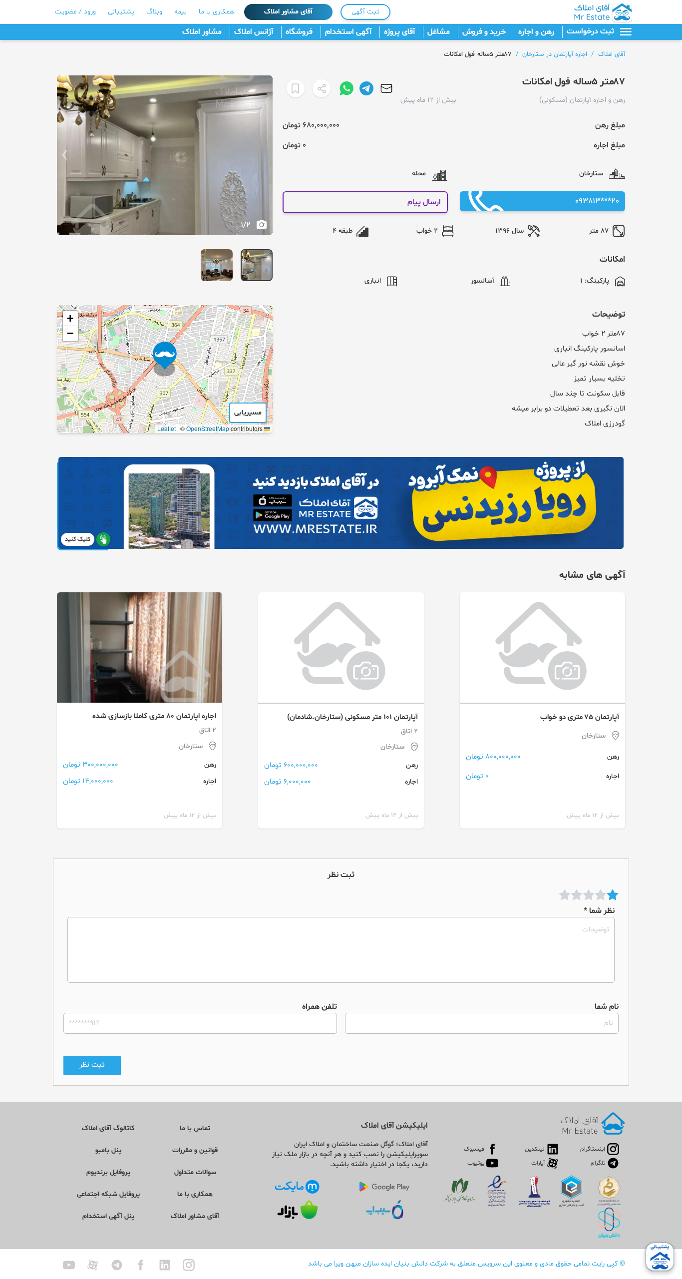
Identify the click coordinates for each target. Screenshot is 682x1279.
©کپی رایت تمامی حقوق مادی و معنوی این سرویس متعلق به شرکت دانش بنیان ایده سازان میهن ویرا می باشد (466, 1264)
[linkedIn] (165, 1265)
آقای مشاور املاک (288, 11)
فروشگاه (299, 31)
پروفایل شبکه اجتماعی (108, 1194)
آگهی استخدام (348, 31)
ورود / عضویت (75, 11)
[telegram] (117, 1265)
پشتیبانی (121, 11)
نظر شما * (599, 910)
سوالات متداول (195, 1172)
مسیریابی (248, 413)
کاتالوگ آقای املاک (108, 1128)
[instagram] (189, 1265)
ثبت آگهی (365, 11)
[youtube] (69, 1265)
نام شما (607, 1006)
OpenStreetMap (207, 428)
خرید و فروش (484, 31)
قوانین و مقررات (195, 1150)
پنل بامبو (108, 1150)
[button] (164, 359)
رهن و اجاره (536, 31)
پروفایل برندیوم (108, 1172)
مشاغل (438, 31)
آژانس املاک (253, 31)
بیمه (180, 11)
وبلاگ (154, 11)
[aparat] (93, 1265)
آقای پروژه (399, 31)
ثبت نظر (92, 1065)
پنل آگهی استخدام (108, 1216)
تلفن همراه (319, 1006)
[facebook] (141, 1265)
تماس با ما (195, 1128)
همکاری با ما (216, 11)
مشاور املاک (202, 31)
